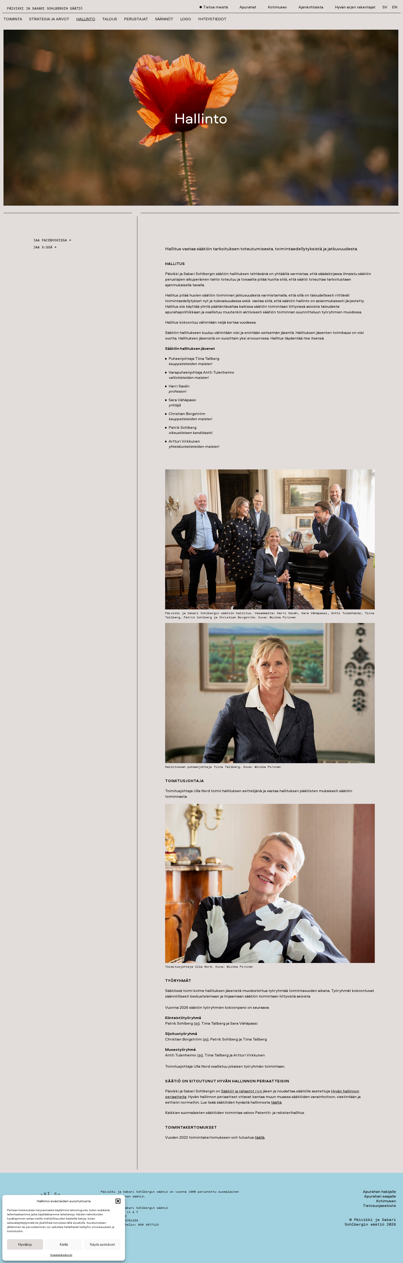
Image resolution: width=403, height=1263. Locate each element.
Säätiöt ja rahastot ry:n (241, 1091)
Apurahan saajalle (380, 1196)
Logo (185, 18)
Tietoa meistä (215, 7)
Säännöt (164, 18)
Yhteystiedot (212, 18)
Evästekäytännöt (61, 1255)
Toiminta (12, 18)
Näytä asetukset (102, 1244)
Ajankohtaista (311, 7)
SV (384, 7)
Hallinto (85, 18)
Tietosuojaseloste (379, 1205)
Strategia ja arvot (49, 18)
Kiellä (64, 1244)
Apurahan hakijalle (379, 1191)
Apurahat (248, 7)
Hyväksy (25, 1244)
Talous (109, 18)
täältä (276, 1102)
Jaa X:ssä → (44, 247)
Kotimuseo (277, 7)
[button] (118, 1201)
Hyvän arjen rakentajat (355, 7)
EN (394, 7)
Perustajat (136, 18)
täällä (259, 1137)
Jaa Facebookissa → (52, 240)
